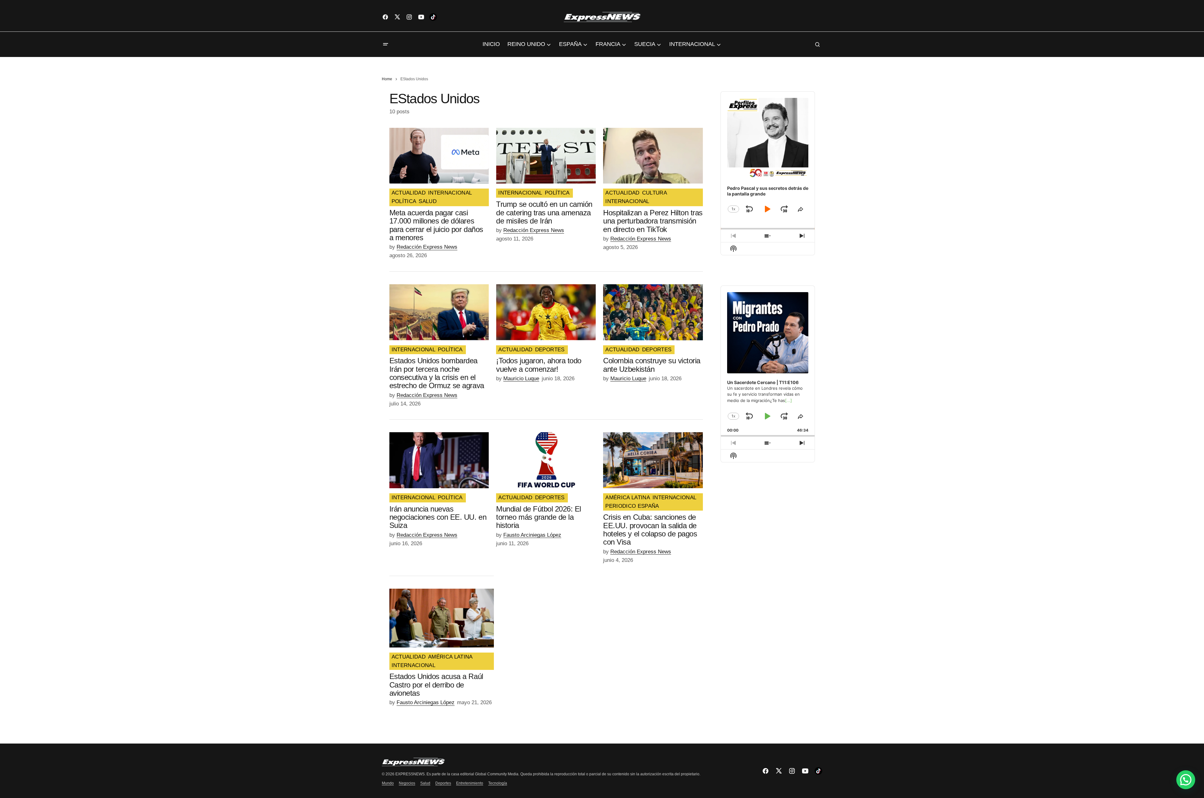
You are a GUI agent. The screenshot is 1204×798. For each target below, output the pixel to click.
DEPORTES (550, 350)
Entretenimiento (469, 783)
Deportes (443, 783)
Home (387, 79)
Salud (425, 783)
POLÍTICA (404, 201)
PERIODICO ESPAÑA (632, 506)
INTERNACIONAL (450, 193)
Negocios (407, 783)
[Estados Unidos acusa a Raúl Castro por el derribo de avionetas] (441, 618)
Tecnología (497, 783)
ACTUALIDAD (409, 193)
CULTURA (654, 193)
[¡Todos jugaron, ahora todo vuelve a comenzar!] (546, 312)
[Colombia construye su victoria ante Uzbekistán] (653, 312)
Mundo (388, 783)
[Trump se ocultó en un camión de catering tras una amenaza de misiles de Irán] (546, 156)
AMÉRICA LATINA (627, 498)
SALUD (428, 201)
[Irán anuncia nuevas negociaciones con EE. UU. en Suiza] (439, 460)
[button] (385, 44)
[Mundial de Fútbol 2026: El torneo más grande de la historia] (546, 460)
